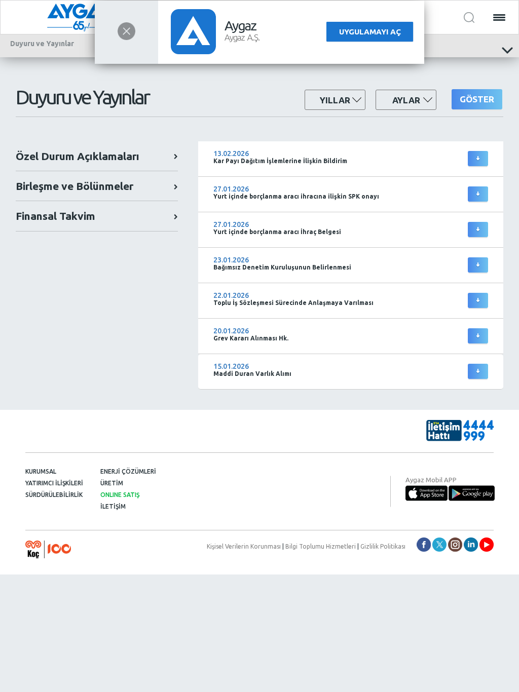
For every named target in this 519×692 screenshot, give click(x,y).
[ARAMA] (469, 17)
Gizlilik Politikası (382, 546)
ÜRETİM (111, 483)
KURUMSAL (40, 471)
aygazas (424, 544)
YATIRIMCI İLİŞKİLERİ (54, 483)
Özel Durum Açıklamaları (77, 156)
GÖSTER (477, 99)
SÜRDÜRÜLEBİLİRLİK (54, 494)
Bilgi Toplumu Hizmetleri (320, 546)
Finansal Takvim (55, 216)
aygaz (455, 544)
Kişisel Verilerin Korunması (244, 546)
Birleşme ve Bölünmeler (74, 186)
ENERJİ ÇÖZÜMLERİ (128, 471)
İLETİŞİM (113, 506)
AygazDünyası (486, 544)
